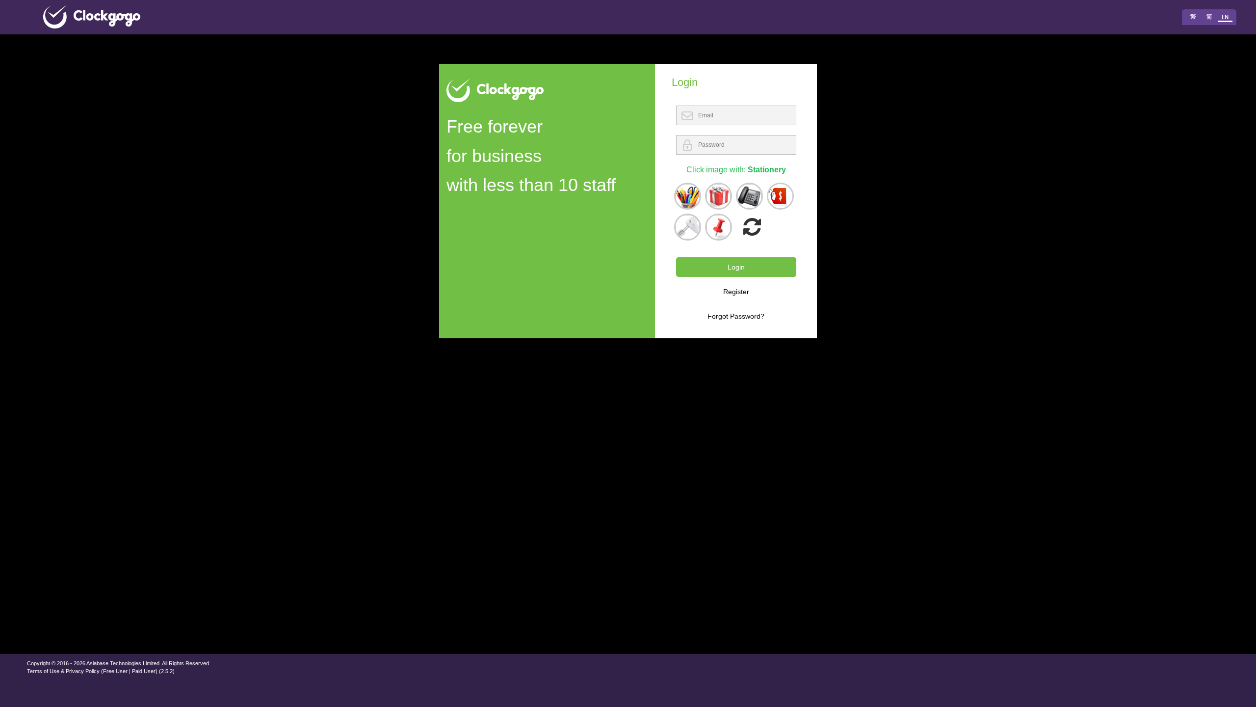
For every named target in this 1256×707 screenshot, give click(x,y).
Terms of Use (43, 671)
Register (736, 292)
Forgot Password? (735, 316)
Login (736, 267)
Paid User (144, 671)
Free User (115, 671)
